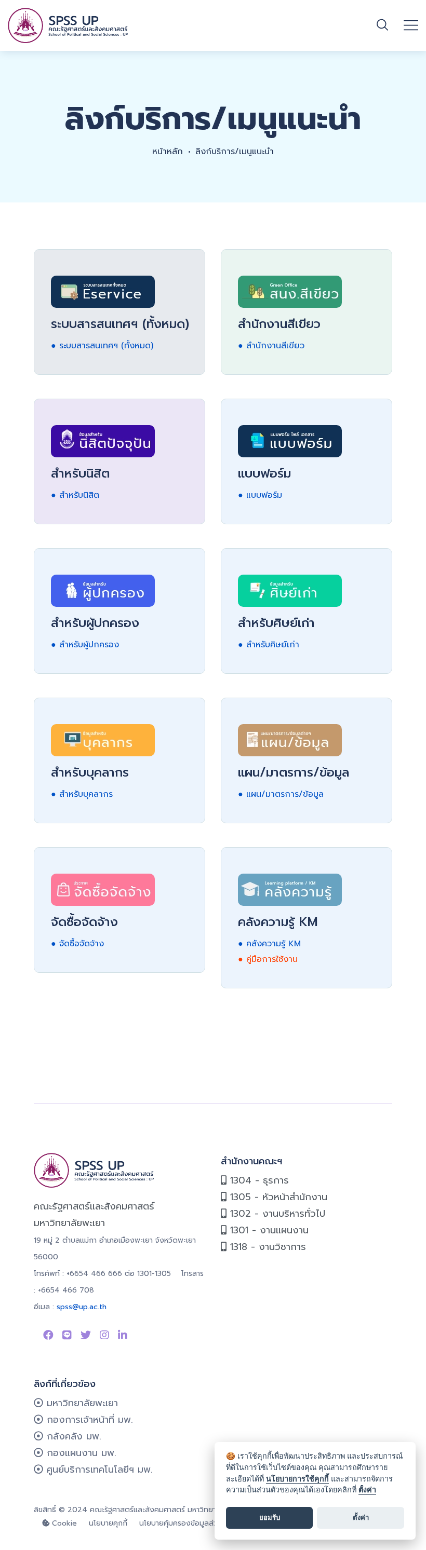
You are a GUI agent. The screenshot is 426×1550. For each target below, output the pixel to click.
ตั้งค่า (367, 1489)
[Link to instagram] (104, 1335)
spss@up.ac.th (81, 1306)
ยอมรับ (269, 1517)
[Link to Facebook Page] (48, 1335)
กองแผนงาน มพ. (79, 1453)
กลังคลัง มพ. (72, 1436)
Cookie (63, 1523)
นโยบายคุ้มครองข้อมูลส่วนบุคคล (190, 1523)
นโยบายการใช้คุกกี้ (297, 1478)
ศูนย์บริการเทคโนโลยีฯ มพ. (98, 1469)
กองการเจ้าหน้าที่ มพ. (88, 1419)
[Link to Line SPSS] (67, 1335)
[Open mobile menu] (411, 25)
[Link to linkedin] (122, 1335)
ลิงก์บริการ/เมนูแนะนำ (234, 151)
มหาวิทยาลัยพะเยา (80, 1403)
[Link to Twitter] (86, 1335)
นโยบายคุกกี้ (108, 1523)
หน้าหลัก (167, 151)
